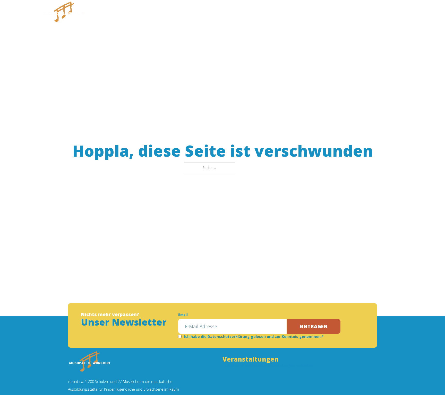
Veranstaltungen (250, 14)
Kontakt (311, 14)
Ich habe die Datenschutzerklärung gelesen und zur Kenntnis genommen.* (254, 336)
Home (115, 14)
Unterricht (176, 14)
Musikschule (140, 14)
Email (183, 314)
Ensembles (210, 14)
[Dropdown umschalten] (156, 14)
